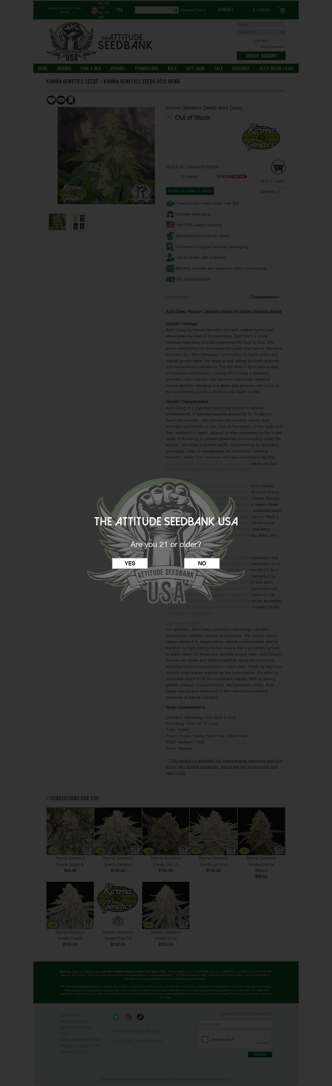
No (202, 563)
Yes (130, 563)
